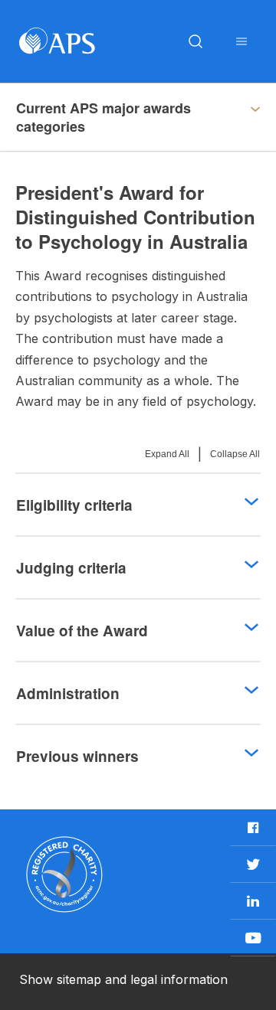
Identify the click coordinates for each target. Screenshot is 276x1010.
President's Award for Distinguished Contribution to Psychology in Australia (113, 124)
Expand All (167, 454)
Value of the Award (82, 630)
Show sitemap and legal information (123, 979)
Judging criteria (71, 567)
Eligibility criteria (74, 505)
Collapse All (235, 454)
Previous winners (77, 756)
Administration (68, 693)
